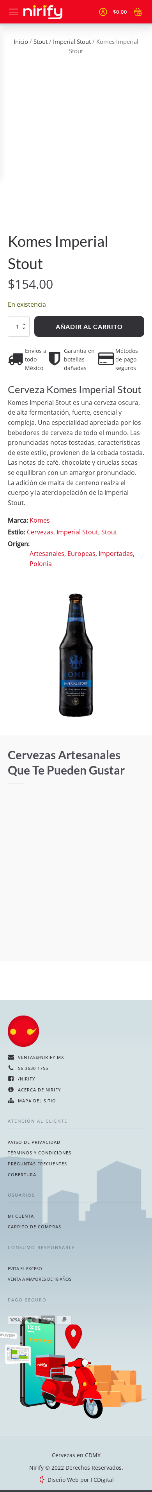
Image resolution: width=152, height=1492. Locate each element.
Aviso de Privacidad (34, 1142)
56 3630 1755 (33, 1068)
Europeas (81, 553)
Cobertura (22, 1174)
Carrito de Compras (34, 1227)
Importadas (116, 553)
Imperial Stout (72, 41)
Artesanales (47, 553)
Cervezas (40, 532)
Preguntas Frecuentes (37, 1164)
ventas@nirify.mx (41, 1057)
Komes (40, 520)
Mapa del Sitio (37, 1101)
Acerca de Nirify (39, 1090)
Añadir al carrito (89, 326)
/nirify (26, 1079)
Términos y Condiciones (39, 1153)
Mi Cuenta (21, 1216)
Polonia (41, 563)
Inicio (21, 41)
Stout (41, 41)
